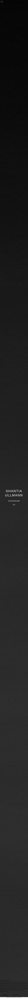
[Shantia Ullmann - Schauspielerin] (14, 1)
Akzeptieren (5, 994)
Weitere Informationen (11, 997)
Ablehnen (15, 994)
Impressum (19, 997)
